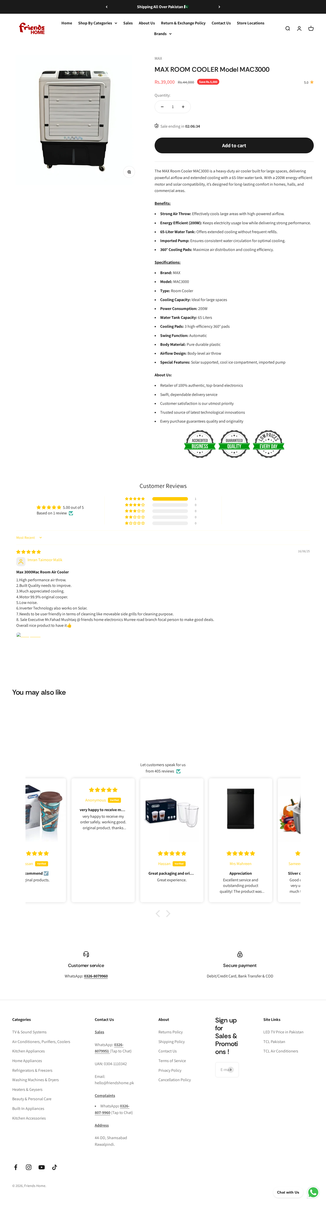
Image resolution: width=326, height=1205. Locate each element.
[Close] (311, 1124)
